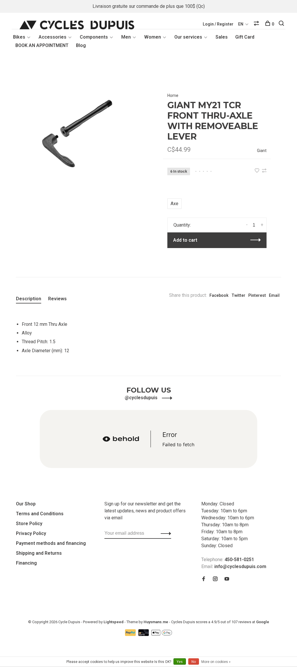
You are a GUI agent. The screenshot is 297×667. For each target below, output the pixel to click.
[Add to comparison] (264, 171)
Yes (180, 662)
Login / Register (218, 24)
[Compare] (257, 24)
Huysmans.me (156, 622)
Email (274, 295)
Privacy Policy (31, 533)
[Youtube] (226, 579)
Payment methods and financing (51, 543)
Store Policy (29, 523)
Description (28, 298)
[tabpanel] (80, 130)
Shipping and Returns (39, 553)
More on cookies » (216, 662)
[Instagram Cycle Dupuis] (215, 579)
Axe (174, 203)
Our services (188, 37)
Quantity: (182, 225)
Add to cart (185, 240)
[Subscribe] (164, 533)
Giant (262, 150)
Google (262, 622)
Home (172, 95)
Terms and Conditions (40, 513)
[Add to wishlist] (257, 171)
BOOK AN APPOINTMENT (41, 45)
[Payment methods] (131, 634)
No (193, 662)
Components (94, 37)
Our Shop (26, 504)
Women (152, 37)
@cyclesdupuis (142, 397)
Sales (221, 37)
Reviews (57, 298)
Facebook (219, 295)
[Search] (282, 24)
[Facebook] (203, 579)
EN (240, 24)
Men (126, 37)
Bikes (19, 37)
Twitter (238, 295)
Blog (81, 45)
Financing (26, 563)
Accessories (52, 37)
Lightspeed (114, 622)
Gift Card (244, 37)
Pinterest (257, 295)
